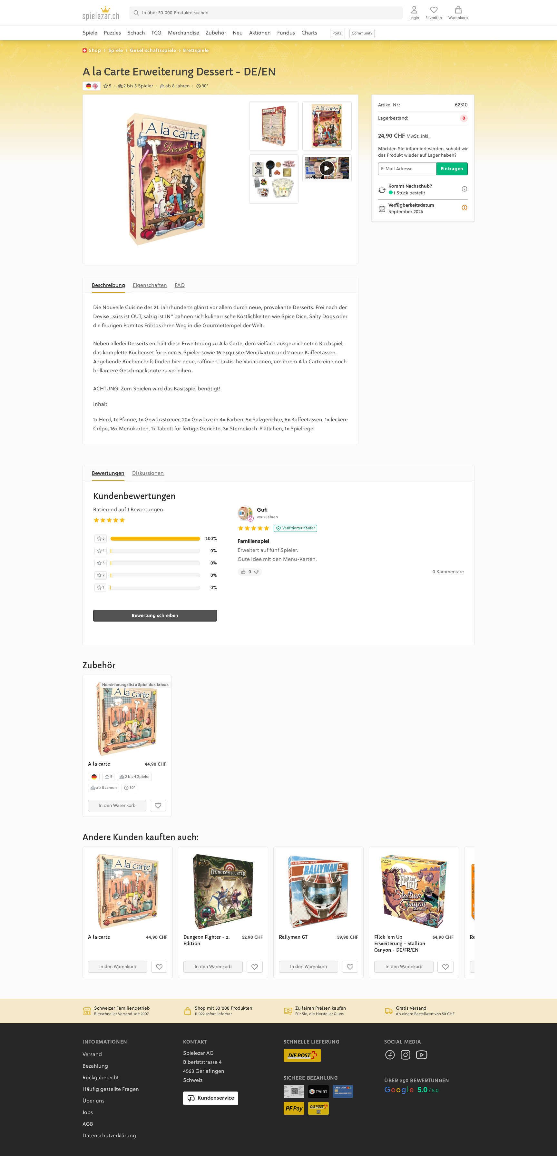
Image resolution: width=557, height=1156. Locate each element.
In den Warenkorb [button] (117, 805)
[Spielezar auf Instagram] (405, 1056)
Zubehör (216, 33)
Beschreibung (108, 285)
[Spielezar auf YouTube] (421, 1056)
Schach (136, 33)
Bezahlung (95, 1066)
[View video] (327, 168)
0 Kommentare (448, 572)
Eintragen (452, 169)
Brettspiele (196, 50)
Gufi (262, 510)
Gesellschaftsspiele (153, 50)
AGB (88, 1124)
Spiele (90, 33)
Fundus (286, 33)
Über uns (93, 1101)
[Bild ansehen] (167, 179)
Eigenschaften (150, 285)
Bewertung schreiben (155, 615)
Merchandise (183, 33)
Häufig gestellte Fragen (111, 1089)
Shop (95, 50)
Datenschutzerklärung (109, 1136)
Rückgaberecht (101, 1078)
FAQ (180, 285)
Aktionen (260, 33)
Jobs (88, 1112)
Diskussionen (148, 473)
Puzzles (112, 33)
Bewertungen (108, 473)
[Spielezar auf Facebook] (390, 1056)
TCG (156, 33)
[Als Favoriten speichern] (158, 805)
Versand (92, 1054)
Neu (238, 33)
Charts (309, 33)
